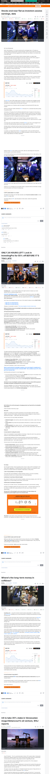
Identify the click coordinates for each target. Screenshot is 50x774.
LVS (20, 130)
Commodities (13, 4)
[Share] (35, 16)
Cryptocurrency (32, 4)
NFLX (21, 108)
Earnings (46, 4)
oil (24, 770)
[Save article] (37, 16)
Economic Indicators (23, 4)
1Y (12, 88)
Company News (42, 4)
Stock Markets (18, 4)
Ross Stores (8, 614)
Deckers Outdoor (33, 632)
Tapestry (9, 633)
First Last (6, 238)
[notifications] (46, 0)
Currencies (9, 4)
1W (7, 88)
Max (16, 88)
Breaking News (4, 4)
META (25, 122)
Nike (11, 632)
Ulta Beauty (27, 632)
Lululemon (15, 633)
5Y (14, 88)
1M (9, 88)
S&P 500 (7, 100)
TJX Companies (16, 632)
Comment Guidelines (4, 223)
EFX (11, 150)
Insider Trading (37, 4)
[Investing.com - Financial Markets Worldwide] (5, 1)
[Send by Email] (19, 208)
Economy (28, 4)
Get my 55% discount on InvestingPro (22, 509)
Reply (3, 229)
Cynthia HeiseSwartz (7, 225)
